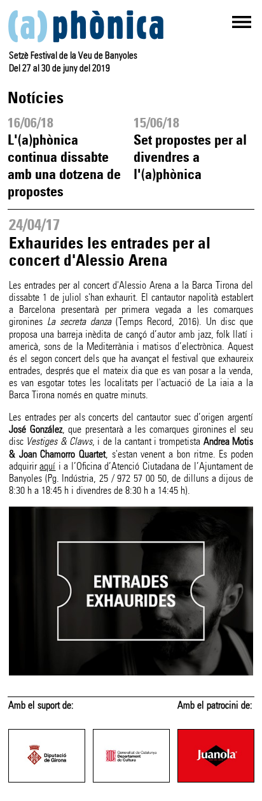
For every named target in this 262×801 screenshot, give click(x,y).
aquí (47, 466)
